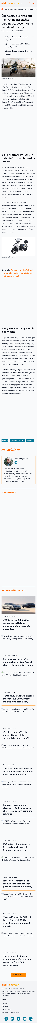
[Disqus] (18, 521)
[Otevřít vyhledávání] (29, 3)
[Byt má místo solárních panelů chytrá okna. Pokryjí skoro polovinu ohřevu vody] (18, 644)
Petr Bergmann (6, 31)
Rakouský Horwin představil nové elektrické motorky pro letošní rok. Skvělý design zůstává (17, 273)
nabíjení (30, 440)
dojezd (5, 440)
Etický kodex (6, 1009)
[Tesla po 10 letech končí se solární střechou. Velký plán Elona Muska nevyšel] (18, 753)
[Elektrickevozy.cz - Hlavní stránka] (10, 3)
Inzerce (4, 1003)
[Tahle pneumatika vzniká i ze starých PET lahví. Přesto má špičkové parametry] (18, 680)
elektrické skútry (17, 440)
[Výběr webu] (21, 3)
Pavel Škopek (7, 616)
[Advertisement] (18, 130)
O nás (4, 1000)
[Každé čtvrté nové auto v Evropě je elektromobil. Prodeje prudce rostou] (18, 829)
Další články (18, 975)
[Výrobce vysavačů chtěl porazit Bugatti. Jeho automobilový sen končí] (18, 717)
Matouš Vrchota (8, 877)
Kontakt (5, 1006)
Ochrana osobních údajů (11, 1013)
